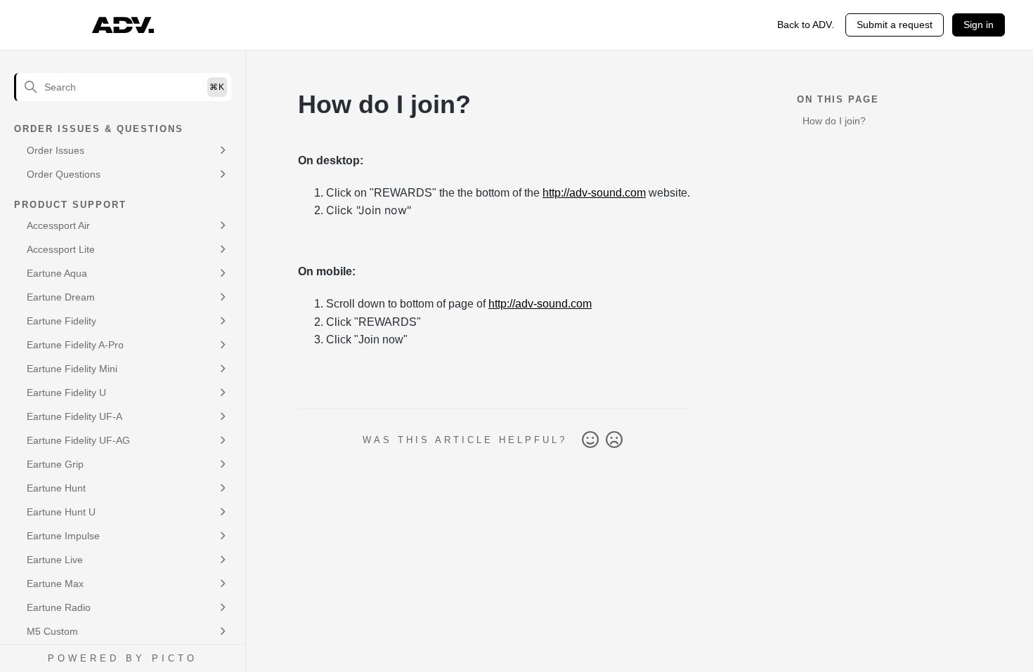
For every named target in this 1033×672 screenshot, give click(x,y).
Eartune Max (55, 583)
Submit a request (895, 24)
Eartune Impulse (63, 535)
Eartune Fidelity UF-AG (78, 440)
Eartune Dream (61, 297)
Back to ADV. (805, 24)
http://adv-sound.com (594, 193)
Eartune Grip (55, 464)
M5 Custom (52, 631)
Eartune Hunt (56, 488)
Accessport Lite (61, 249)
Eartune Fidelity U (66, 392)
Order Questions (63, 174)
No (614, 440)
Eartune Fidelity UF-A (74, 416)
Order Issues (55, 150)
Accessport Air (58, 225)
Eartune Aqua (57, 273)
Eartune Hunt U (61, 512)
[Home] (123, 25)
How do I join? (834, 120)
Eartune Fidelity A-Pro (75, 344)
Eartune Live (55, 559)
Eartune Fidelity (61, 321)
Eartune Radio (59, 607)
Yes (590, 440)
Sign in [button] (978, 24)
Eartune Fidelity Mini (72, 368)
